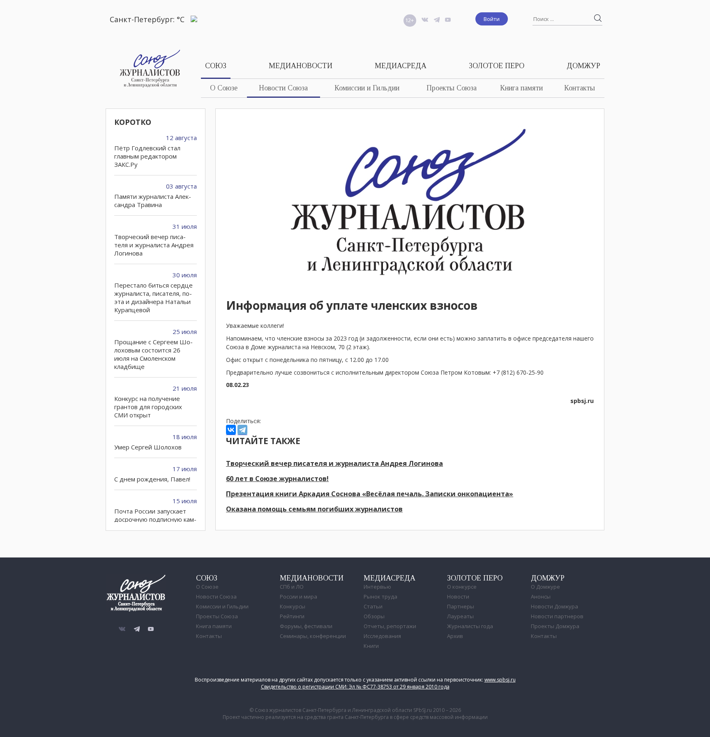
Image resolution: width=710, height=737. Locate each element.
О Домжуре (545, 586)
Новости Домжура (554, 606)
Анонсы (541, 596)
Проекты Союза (451, 88)
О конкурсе (462, 586)
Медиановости (300, 66)
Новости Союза (283, 88)
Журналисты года (470, 626)
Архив (455, 636)
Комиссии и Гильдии (366, 88)
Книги (371, 645)
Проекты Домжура (555, 626)
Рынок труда (380, 596)
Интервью (377, 586)
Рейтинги (292, 616)
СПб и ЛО (292, 586)
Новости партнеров (557, 616)
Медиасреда (400, 66)
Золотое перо (496, 66)
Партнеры (460, 606)
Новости (458, 596)
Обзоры (374, 616)
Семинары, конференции (313, 636)
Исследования (382, 636)
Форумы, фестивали (306, 626)
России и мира (298, 596)
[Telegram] (242, 430)
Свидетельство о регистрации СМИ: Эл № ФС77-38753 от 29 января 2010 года (355, 686)
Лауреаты (460, 616)
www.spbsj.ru (500, 679)
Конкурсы (292, 606)
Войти (492, 19)
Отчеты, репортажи (390, 626)
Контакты (579, 88)
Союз (215, 66)
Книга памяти (521, 88)
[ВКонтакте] (231, 430)
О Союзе (223, 88)
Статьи (373, 606)
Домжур (583, 66)
